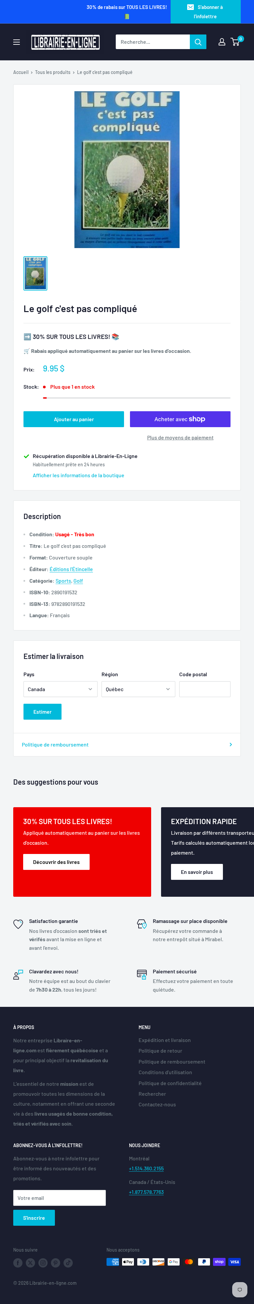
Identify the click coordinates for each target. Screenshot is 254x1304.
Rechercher (152, 1093)
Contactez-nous (157, 1104)
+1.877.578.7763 (146, 1192)
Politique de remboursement (55, 744)
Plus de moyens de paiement (180, 437)
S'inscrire (34, 1217)
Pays (28, 674)
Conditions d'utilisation (165, 1072)
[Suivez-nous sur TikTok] (68, 1262)
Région (110, 674)
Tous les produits (52, 72)
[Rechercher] (198, 41)
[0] (235, 42)
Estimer (42, 711)
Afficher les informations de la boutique (78, 475)
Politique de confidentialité (170, 1083)
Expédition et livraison (165, 1040)
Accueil (20, 72)
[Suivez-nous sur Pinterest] (55, 1262)
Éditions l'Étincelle (71, 569)
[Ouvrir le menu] (16, 42)
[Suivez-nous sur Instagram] (43, 1262)
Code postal (193, 674)
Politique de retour (160, 1050)
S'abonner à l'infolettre (208, 11)
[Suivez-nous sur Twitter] (30, 1262)
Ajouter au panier (74, 419)
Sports (63, 580)
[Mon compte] (222, 41)
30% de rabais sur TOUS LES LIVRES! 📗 (127, 11)
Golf (78, 580)
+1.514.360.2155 (146, 1168)
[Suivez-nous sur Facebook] (17, 1262)
